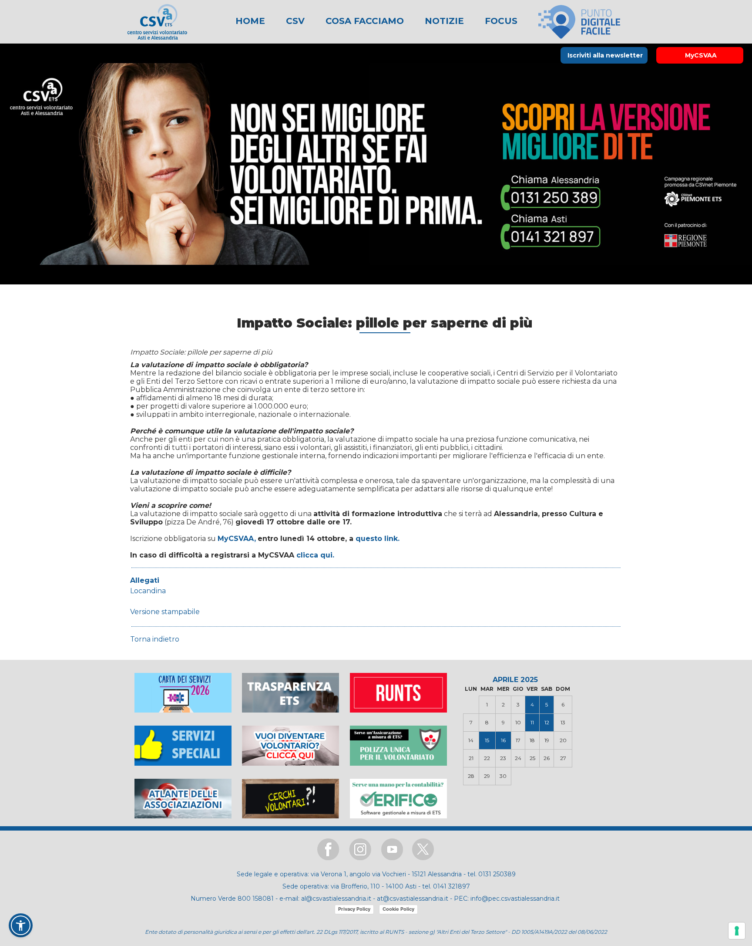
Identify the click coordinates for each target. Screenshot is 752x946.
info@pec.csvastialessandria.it (515, 898)
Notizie (443, 21)
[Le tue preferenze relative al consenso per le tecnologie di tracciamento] (736, 930)
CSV (294, 21)
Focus (499, 21)
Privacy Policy (354, 909)
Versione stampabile (165, 612)
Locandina (148, 591)
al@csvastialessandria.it (336, 898)
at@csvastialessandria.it (412, 898)
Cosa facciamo (363, 21)
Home (250, 21)
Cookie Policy (398, 909)
